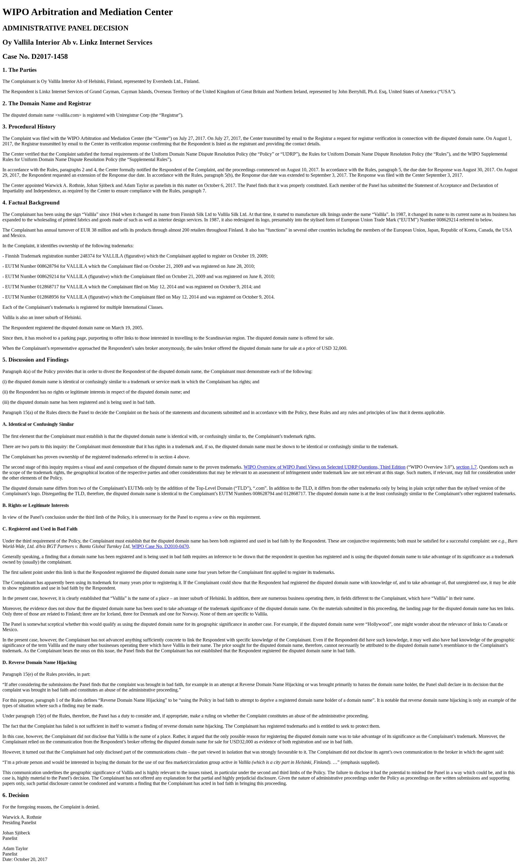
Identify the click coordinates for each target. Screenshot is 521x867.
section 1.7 (466, 467)
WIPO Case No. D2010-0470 (160, 546)
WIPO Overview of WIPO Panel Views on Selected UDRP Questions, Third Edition (325, 467)
